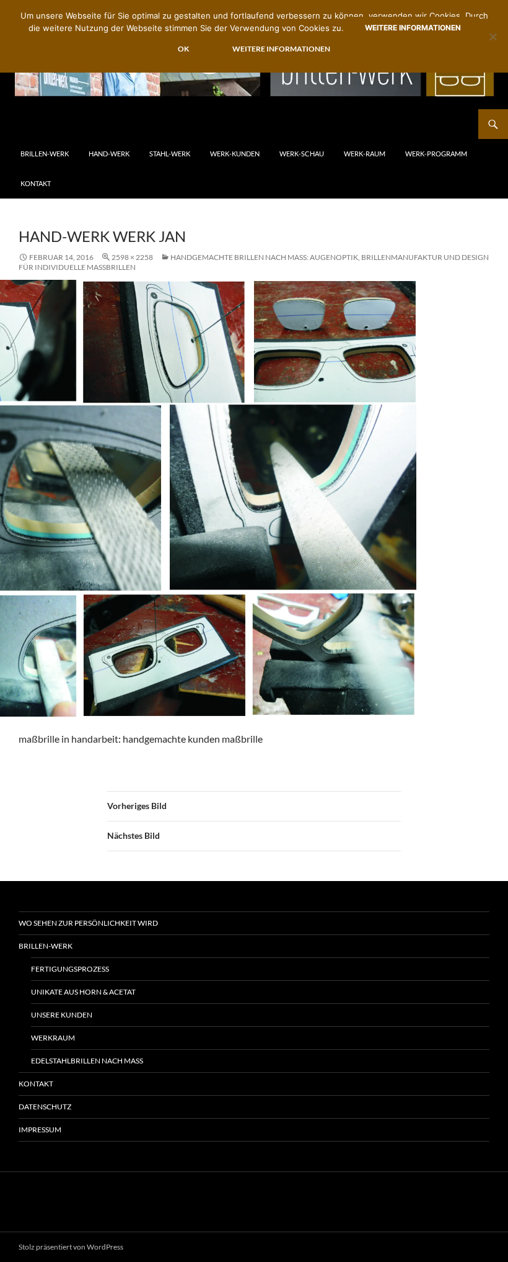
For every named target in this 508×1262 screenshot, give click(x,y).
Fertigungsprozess (70, 968)
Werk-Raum (364, 154)
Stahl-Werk (169, 154)
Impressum (40, 1129)
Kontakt (35, 183)
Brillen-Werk (44, 154)
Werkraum (53, 1037)
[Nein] (492, 36)
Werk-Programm (436, 154)
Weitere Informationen (413, 27)
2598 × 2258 (132, 257)
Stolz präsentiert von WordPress (71, 1246)
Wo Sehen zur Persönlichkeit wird (88, 923)
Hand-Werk (109, 154)
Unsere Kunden (61, 1014)
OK (183, 48)
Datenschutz (45, 1106)
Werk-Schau (301, 154)
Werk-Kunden (235, 154)
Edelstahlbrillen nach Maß (87, 1060)
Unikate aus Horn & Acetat (83, 991)
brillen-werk (45, 946)
